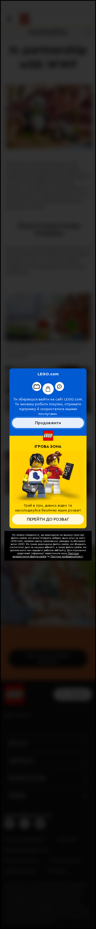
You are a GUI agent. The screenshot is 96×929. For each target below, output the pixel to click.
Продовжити (48, 423)
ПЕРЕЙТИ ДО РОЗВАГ (48, 519)
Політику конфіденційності (66, 556)
